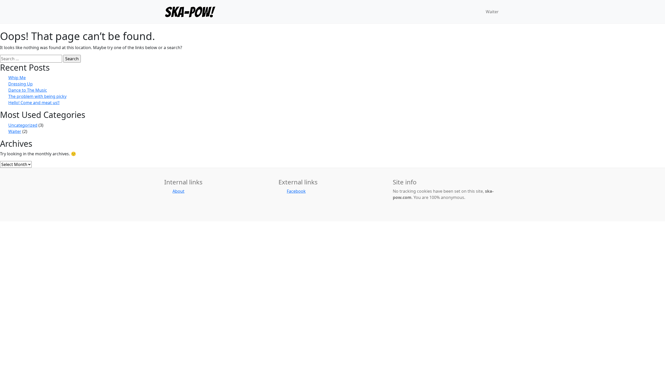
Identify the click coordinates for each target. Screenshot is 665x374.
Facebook (296, 191)
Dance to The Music (27, 90)
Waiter (14, 131)
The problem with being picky (37, 96)
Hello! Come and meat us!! (33, 102)
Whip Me (17, 78)
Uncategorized (22, 125)
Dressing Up (20, 84)
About (178, 191)
